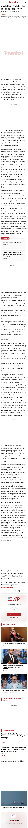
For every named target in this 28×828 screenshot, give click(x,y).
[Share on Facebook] (9, 591)
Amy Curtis (5, 645)
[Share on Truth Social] (5, 591)
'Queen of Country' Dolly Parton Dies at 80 (14, 643)
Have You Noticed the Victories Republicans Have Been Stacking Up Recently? (13, 736)
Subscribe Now (14, 617)
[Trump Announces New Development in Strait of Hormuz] (14, 798)
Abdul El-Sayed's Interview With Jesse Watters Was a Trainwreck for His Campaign (13, 667)
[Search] (25, 2)
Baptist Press (4, 12)
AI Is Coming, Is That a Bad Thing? (12, 761)
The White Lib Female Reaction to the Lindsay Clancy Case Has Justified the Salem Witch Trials (13, 749)
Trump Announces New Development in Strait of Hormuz (13, 808)
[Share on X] (2, 591)
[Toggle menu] (2, 2)
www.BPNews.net (7, 587)
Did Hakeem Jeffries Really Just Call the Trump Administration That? (13, 691)
